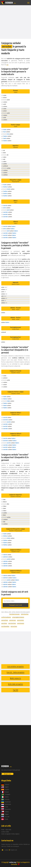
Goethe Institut (5, 832)
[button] (28, 2)
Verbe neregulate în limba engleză (10, 834)
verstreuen (20, 623)
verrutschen (12, 623)
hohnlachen (25, 614)
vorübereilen (5, 626)
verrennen (12, 620)
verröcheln (20, 620)
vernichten (4, 620)
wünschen (14, 626)
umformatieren (6, 617)
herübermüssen (14, 614)
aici (7, 65)
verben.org (12, 862)
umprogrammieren (18, 617)
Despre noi (7, 774)
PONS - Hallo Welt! (6, 829)
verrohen (4, 623)
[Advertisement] (15, 21)
